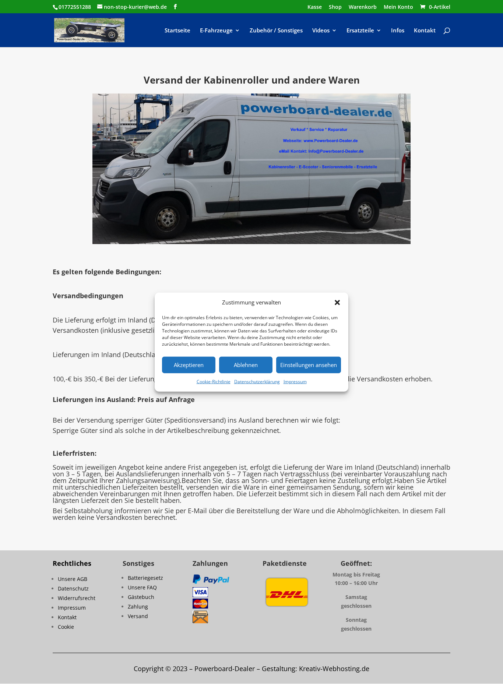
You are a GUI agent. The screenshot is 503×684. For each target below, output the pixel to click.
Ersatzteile (360, 31)
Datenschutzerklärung (257, 381)
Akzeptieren (189, 365)
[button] (337, 302)
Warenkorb (363, 7)
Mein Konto (398, 7)
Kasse (314, 7)
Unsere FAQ (142, 587)
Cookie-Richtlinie (214, 381)
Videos (321, 31)
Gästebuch (141, 596)
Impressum (295, 381)
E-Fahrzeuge (216, 31)
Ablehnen (246, 365)
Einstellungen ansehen (308, 365)
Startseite (177, 31)
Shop (335, 7)
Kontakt (425, 31)
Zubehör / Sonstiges (276, 31)
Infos (397, 31)
